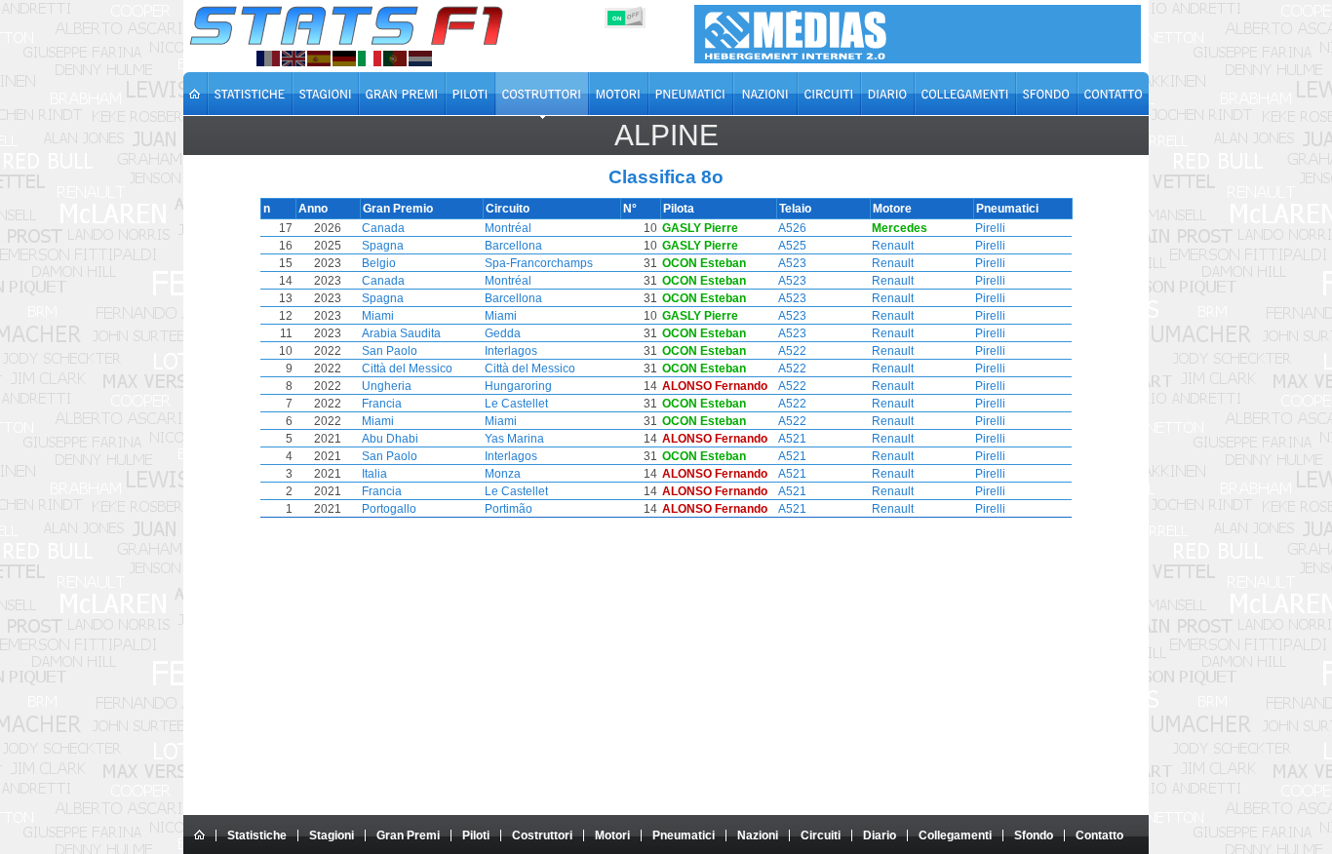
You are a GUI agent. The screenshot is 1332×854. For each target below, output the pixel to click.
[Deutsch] (344, 58)
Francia (382, 403)
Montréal (508, 228)
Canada (383, 228)
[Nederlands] (420, 58)
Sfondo (1033, 835)
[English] (293, 58)
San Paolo (389, 351)
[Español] (319, 58)
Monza (503, 474)
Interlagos (511, 351)
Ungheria (386, 386)
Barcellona (513, 245)
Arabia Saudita (401, 333)
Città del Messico (407, 368)
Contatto (1099, 835)
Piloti (476, 835)
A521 (792, 439)
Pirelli (990, 228)
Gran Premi (408, 835)
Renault (893, 245)
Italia (374, 474)
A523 (792, 263)
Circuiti (821, 835)
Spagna (383, 245)
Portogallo (389, 509)
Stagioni (331, 835)
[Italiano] (369, 58)
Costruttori (542, 835)
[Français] (268, 58)
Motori (612, 835)
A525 (792, 245)
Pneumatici (683, 835)
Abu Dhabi (390, 439)
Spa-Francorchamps (539, 263)
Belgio (379, 263)
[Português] (395, 58)
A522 (792, 351)
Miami (378, 316)
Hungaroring (518, 386)
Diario (879, 835)
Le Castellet (516, 403)
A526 (792, 228)
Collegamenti (955, 835)
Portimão (508, 509)
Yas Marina (514, 439)
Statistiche (257, 835)
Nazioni (757, 835)
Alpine (666, 135)
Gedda (503, 333)
